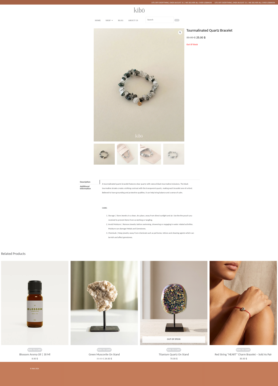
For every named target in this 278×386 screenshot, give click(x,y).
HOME (98, 20)
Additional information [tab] (85, 187)
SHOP (108, 20)
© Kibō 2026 (34, 369)
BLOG (120, 20)
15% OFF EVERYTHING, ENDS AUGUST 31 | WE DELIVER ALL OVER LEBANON (160, 3)
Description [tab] (85, 182)
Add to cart (35, 350)
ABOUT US (133, 20)
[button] (180, 32)
